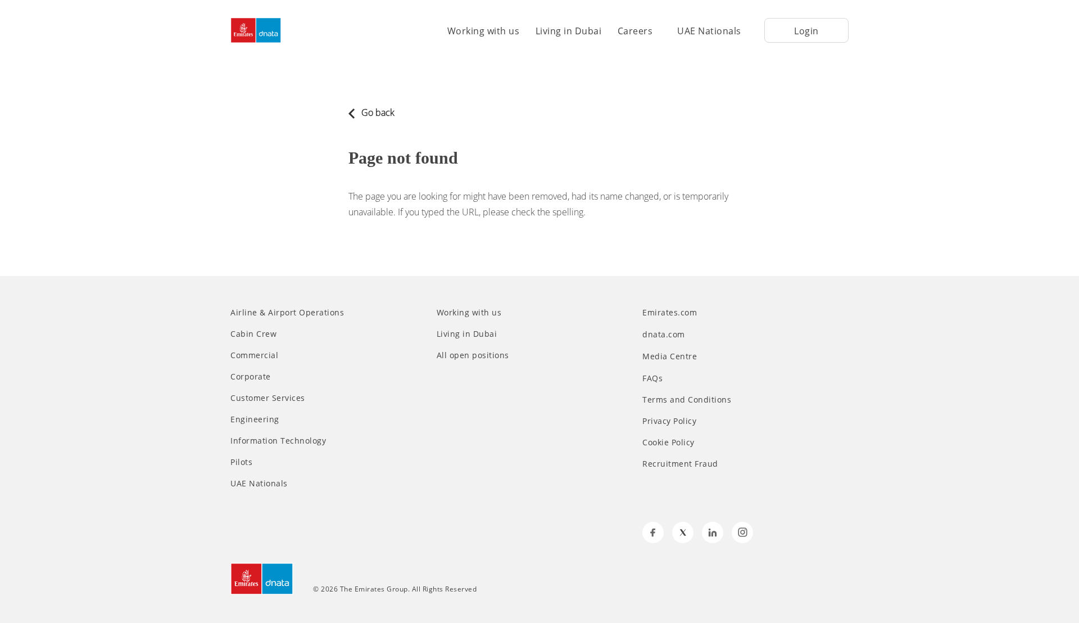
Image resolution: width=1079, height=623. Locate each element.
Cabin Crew (253, 334)
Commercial (254, 355)
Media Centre (671, 356)
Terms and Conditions (686, 400)
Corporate (250, 377)
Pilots (241, 462)
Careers (635, 31)
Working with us (483, 31)
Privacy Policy (669, 421)
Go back (377, 112)
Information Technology (278, 441)
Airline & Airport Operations (287, 313)
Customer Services (267, 398)
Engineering (254, 419)
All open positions (473, 355)
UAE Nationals (709, 31)
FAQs (652, 378)
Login (806, 31)
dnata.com (664, 334)
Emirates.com (671, 312)
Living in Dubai (569, 31)
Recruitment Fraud (680, 464)
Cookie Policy (668, 442)
